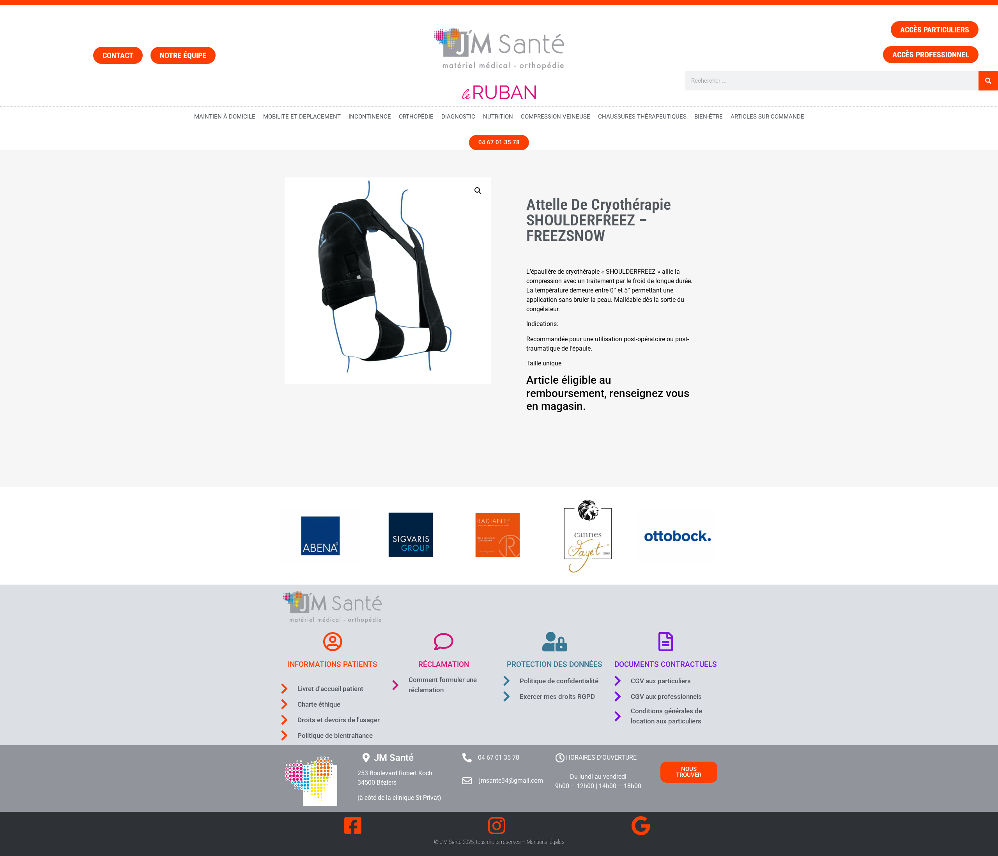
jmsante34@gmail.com (511, 780)
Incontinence (370, 116)
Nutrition (498, 116)
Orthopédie (416, 116)
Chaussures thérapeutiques (642, 116)
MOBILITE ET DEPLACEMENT (302, 116)
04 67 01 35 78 (498, 757)
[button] (478, 191)
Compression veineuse (555, 116)
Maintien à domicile (224, 116)
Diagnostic (458, 116)
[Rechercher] (988, 80)
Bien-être (708, 116)
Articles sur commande (767, 116)
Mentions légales (545, 841)
